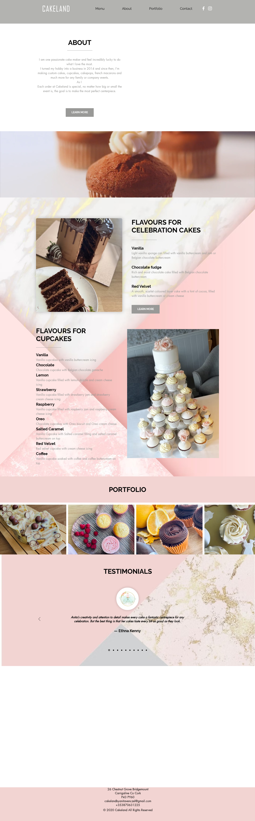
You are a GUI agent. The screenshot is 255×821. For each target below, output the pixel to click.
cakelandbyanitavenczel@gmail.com (128, 798)
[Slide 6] (129, 647)
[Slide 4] (121, 647)
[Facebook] (203, 8)
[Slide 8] (138, 647)
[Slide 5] (125, 647)
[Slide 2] (113, 647)
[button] (79, 265)
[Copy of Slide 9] (146, 647)
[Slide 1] (109, 647)
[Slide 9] (142, 647)
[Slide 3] (117, 647)
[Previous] (39, 616)
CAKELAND (56, 8)
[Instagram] (210, 8)
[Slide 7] (134, 647)
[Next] (216, 616)
